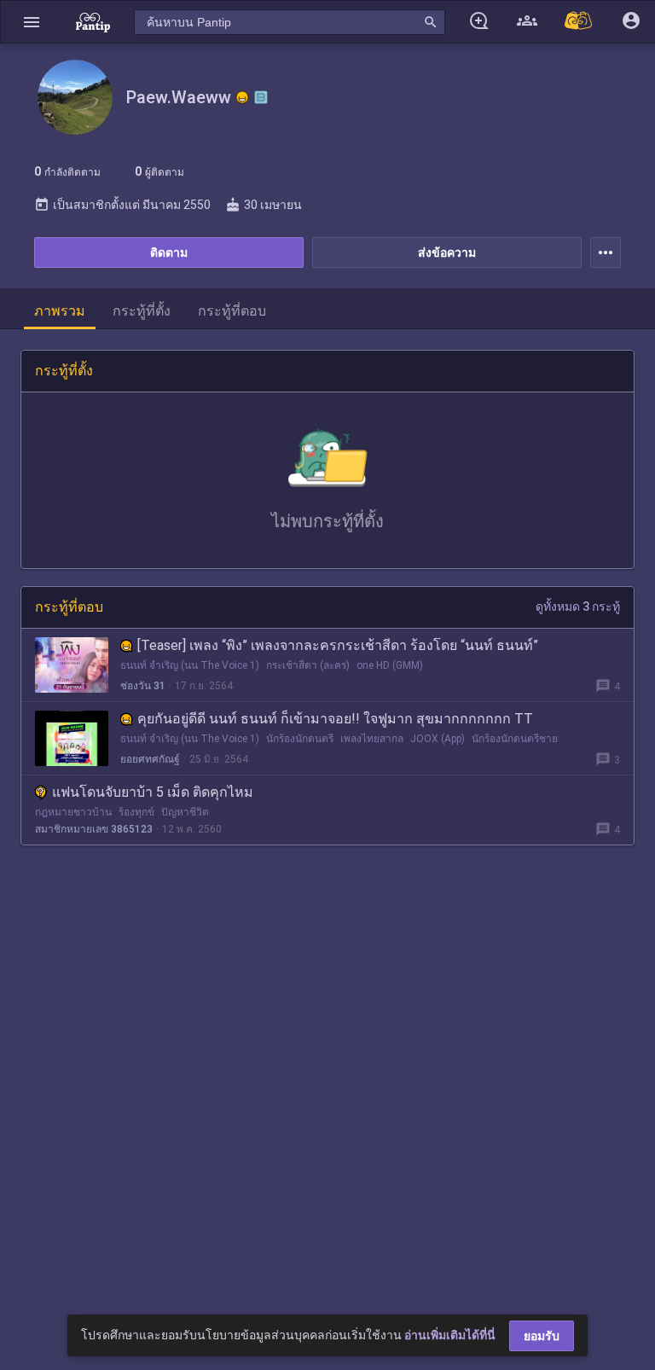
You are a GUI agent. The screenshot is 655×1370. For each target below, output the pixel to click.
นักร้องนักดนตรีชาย (515, 739)
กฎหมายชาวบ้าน (73, 812)
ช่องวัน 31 (142, 686)
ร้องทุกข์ (136, 812)
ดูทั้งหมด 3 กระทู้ (578, 606)
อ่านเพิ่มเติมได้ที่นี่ (450, 1335)
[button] (31, 22)
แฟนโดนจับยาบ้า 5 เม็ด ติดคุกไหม (152, 792)
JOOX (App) (437, 739)
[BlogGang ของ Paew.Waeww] (261, 97)
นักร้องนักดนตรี (299, 739)
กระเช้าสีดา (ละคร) (308, 665)
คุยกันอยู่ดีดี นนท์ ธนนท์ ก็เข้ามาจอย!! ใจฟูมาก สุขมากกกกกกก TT (335, 719)
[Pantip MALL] (579, 22)
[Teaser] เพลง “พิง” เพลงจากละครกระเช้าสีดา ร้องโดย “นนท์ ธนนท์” (337, 645)
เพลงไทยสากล (371, 739)
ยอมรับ (541, 1336)
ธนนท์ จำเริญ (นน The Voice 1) (189, 665)
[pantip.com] (93, 22)
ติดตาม (169, 252)
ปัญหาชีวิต (185, 812)
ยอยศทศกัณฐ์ (150, 759)
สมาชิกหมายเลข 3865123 (94, 829)
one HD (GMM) (389, 665)
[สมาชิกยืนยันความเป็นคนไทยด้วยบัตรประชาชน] (242, 97)
